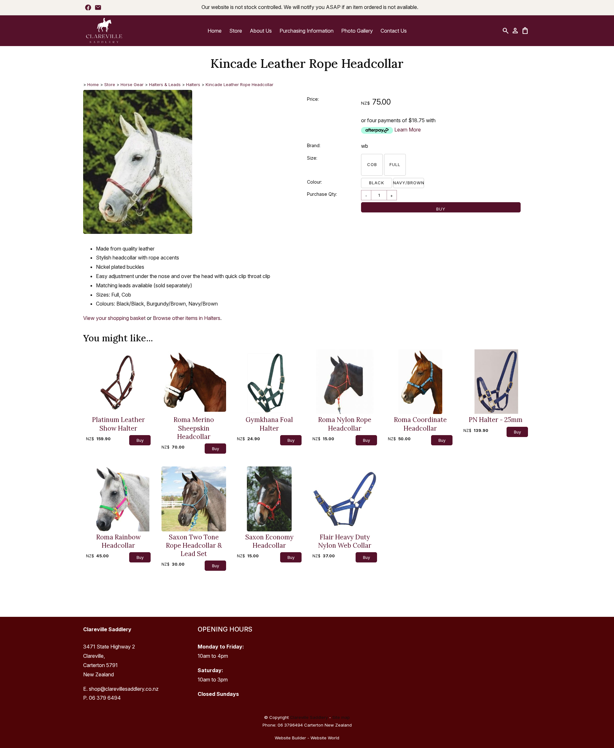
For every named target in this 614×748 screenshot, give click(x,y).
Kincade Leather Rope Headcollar (239, 84)
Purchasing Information (306, 31)
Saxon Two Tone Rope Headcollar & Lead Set (194, 545)
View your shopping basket (114, 318)
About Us (261, 31)
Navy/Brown (408, 182)
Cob (372, 164)
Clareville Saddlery (309, 717)
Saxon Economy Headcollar (269, 541)
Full (395, 164)
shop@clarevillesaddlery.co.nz (124, 689)
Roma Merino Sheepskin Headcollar (194, 428)
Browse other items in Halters (186, 318)
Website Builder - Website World (307, 737)
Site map (341, 717)
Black (376, 182)
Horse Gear (132, 84)
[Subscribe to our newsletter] (98, 7)
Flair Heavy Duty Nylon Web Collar (344, 541)
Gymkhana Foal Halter (269, 424)
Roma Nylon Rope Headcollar (344, 424)
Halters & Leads (165, 84)
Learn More (407, 129)
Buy (440, 208)
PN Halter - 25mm (496, 420)
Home (215, 31)
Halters (193, 84)
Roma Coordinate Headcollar (420, 424)
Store (235, 31)
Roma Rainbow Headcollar (118, 541)
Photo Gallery (357, 31)
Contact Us (394, 31)
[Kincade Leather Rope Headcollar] (137, 232)
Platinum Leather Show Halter (118, 424)
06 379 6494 (105, 698)
